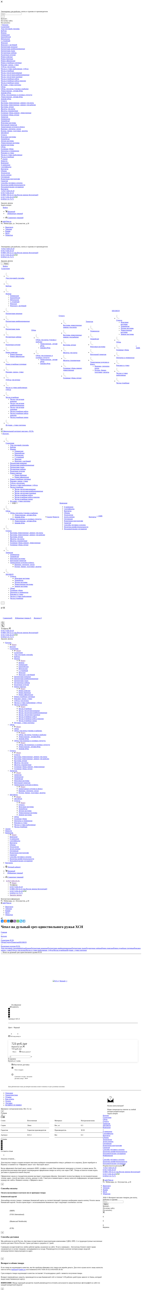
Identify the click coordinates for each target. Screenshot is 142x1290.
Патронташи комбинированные (60, 948)
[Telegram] (24, 921)
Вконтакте (9, 227)
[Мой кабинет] (2, 606)
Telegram (8, 229)
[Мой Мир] (8, 921)
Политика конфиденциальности (115, 1151)
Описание (9, 1093)
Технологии (107, 1139)
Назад (14, 645)
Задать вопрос (108, 1141)
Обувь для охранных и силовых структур (34, 745)
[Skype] (21, 921)
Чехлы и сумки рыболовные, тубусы (39, 950)
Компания (13, 837)
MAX (7, 233)
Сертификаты (108, 1133)
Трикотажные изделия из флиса (30, 789)
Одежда (17, 755)
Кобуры (22, 948)
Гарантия (106, 1147)
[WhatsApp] (17, 921)
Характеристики (11, 1095)
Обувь (16, 729)
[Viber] (14, 921)
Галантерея (18, 653)
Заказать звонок (16, 895)
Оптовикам (107, 1143)
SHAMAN (18, 799)
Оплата (8, 1101)
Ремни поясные (24, 691)
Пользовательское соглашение (114, 1153)
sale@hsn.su (7, 221)
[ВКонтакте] (2, 921)
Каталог (13, 647)
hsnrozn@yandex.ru (18, 1269)
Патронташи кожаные (39, 948)
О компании (107, 1131)
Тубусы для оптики (18, 950)
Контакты (106, 1135)
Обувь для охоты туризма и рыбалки (32, 735)
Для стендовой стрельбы (10, 948)
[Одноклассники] (5, 921)
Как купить (9, 1099)
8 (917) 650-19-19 (7, 191)
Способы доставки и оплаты (113, 1149)
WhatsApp (9, 235)
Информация (108, 1155)
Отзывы (8, 1097)
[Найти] (3, 16)
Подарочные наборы (94, 948)
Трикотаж (18, 775)
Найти (106, 1204)
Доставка (8, 1103)
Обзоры (106, 1137)
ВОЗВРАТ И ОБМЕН (13, 1105)
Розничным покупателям (112, 1145)
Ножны (21, 663)
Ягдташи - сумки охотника (77, 950)
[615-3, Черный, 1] (76, 981)
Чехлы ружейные (25, 709)
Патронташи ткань (79, 948)
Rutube (7, 231)
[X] (11, 921)
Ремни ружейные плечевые (123, 948)
